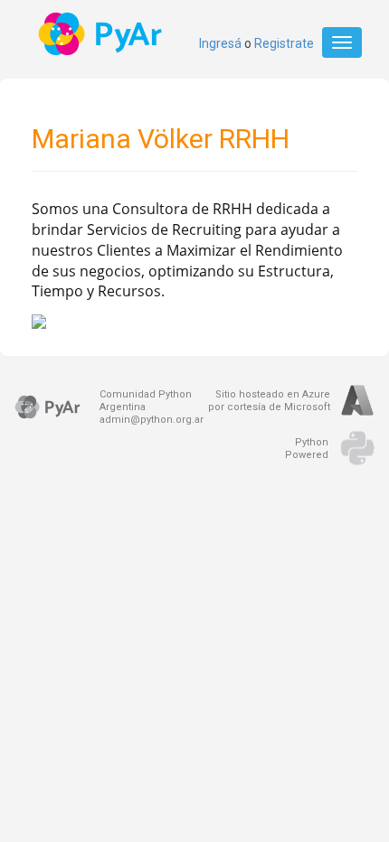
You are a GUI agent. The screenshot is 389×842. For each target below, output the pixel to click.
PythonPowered (306, 448)
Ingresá (220, 43)
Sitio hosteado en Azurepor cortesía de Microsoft (269, 400)
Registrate (284, 43)
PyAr (102, 34)
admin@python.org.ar (152, 420)
